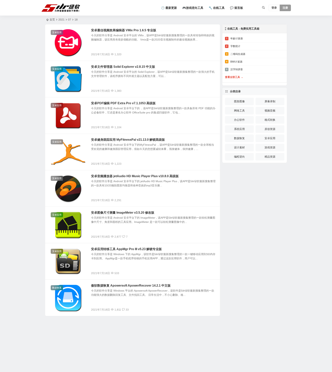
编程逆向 (239, 156)
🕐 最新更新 (169, 7)
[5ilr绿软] (61, 8)
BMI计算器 (234, 61)
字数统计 (233, 46)
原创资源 (270, 129)
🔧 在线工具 (217, 7)
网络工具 (239, 110)
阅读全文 (212, 54)
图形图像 (239, 101)
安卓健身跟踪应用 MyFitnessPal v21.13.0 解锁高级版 (128, 139)
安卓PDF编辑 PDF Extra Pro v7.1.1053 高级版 (123, 103)
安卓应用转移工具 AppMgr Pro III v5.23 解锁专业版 (126, 249)
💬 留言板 (236, 7)
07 (69, 19)
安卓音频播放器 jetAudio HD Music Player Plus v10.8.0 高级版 (135, 176)
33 (127, 309)
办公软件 (239, 119)
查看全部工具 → (234, 77)
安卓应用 (56, 32)
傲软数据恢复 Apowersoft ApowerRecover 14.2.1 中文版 (131, 285)
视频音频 (270, 110)
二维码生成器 (235, 54)
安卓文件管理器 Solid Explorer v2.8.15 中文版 (123, 66)
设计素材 (239, 147)
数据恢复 (56, 287)
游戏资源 (270, 147)
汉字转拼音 (234, 69)
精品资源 (270, 156)
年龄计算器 (234, 38)
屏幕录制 (270, 101)
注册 (285, 7)
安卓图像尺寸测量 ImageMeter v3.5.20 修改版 (122, 212)
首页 (52, 19)
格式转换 (270, 119)
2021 (61, 19)
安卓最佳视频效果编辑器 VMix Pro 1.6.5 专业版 (123, 30)
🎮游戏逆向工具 (192, 7)
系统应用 (239, 129)
